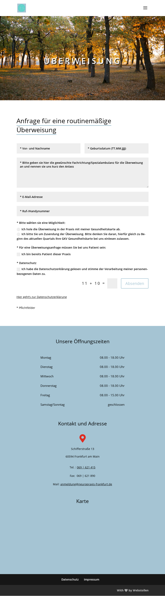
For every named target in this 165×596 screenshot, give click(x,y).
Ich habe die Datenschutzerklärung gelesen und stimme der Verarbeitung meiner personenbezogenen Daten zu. (82, 271)
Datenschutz (70, 579)
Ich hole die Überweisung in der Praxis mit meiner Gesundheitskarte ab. (71, 229)
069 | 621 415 (86, 467)
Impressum (91, 579)
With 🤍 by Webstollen (132, 590)
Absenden (134, 283)
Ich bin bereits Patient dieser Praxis (46, 254)
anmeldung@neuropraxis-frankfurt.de (86, 484)
